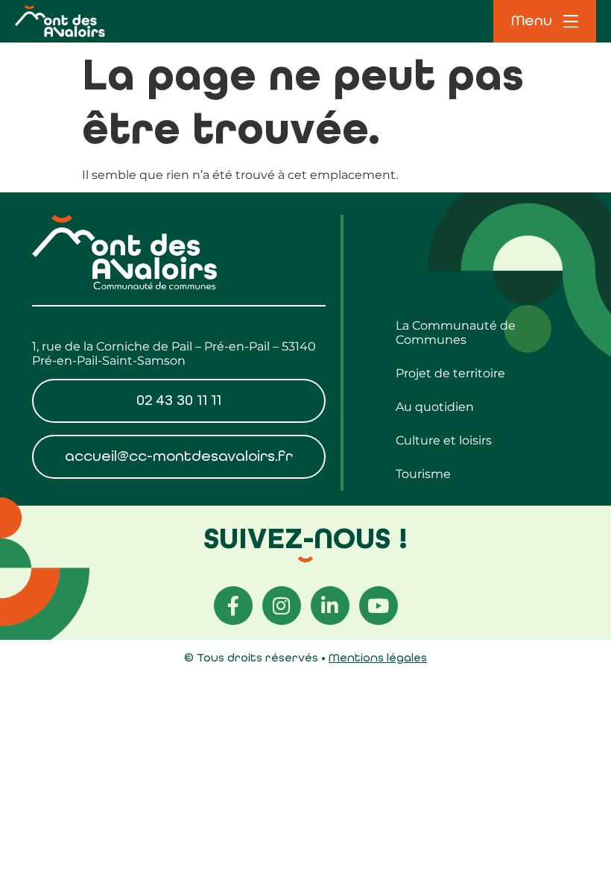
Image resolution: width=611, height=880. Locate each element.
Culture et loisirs (444, 440)
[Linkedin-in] (330, 605)
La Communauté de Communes (456, 332)
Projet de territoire (450, 373)
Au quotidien (435, 407)
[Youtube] (378, 605)
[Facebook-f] (233, 605)
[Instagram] (281, 605)
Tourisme (423, 474)
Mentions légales (378, 657)
